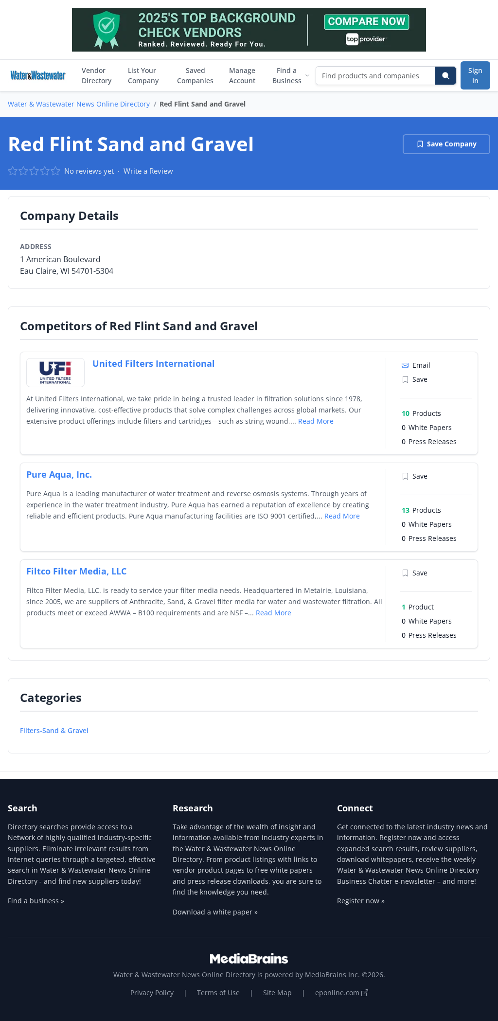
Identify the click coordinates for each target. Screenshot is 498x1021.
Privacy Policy (152, 992)
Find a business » (36, 900)
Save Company (452, 143)
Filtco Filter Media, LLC (76, 571)
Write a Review (148, 171)
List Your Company (143, 75)
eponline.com (338, 992)
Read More (316, 421)
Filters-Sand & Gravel (54, 730)
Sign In (475, 75)
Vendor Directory (96, 75)
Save (419, 379)
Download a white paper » (215, 911)
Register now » (361, 900)
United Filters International (153, 363)
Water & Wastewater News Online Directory (79, 103)
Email (421, 365)
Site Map (277, 992)
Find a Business (287, 75)
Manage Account (242, 75)
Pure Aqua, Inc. (59, 474)
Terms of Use (218, 992)
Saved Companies (195, 75)
